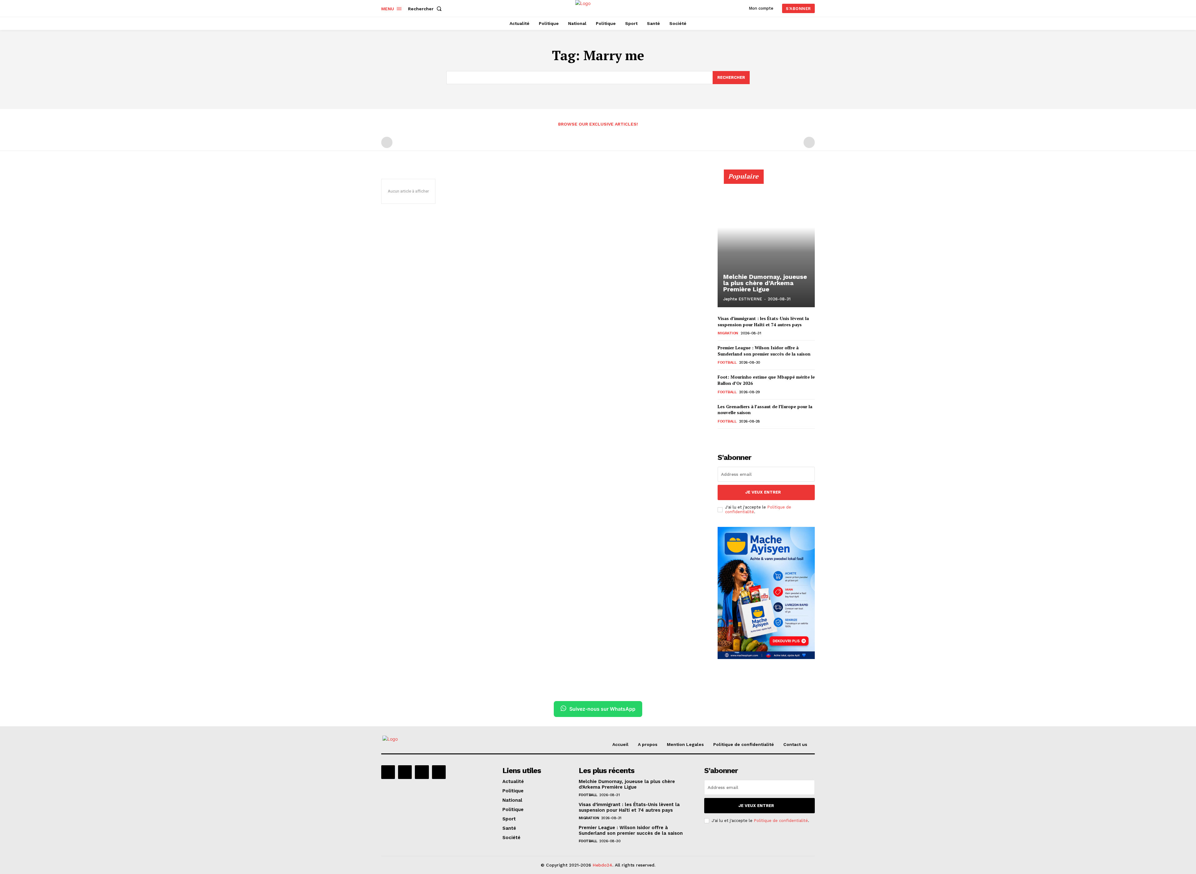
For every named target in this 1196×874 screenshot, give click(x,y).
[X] (422, 772)
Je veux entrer (763, 492)
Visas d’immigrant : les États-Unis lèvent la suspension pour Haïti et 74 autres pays (763, 321)
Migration (728, 333)
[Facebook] (388, 772)
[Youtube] (439, 772)
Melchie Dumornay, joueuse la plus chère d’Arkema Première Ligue (765, 283)
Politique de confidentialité (781, 820)
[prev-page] (386, 142)
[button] (426, 8)
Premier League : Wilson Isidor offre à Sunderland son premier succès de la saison (764, 351)
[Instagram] (405, 772)
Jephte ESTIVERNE (742, 299)
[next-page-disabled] (809, 142)
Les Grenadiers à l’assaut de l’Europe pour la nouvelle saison (765, 410)
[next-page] (731, 437)
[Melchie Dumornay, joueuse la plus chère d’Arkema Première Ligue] (766, 241)
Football (727, 362)
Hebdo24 (602, 864)
